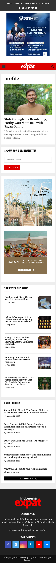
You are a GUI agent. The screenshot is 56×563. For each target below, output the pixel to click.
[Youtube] (39, 544)
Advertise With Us (32, 3)
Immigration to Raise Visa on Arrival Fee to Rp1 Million (18, 298)
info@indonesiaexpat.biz (34, 530)
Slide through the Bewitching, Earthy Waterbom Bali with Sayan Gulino (25, 123)
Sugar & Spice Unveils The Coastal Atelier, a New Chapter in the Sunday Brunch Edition (26, 411)
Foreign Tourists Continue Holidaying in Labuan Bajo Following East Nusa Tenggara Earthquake (19, 340)
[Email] (47, 544)
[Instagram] (23, 544)
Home (9, 3)
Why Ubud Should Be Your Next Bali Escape (25, 469)
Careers (45, 3)
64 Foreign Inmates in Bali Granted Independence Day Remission (17, 360)
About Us (18, 3)
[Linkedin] (31, 544)
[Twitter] (15, 544)
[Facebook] (8, 544)
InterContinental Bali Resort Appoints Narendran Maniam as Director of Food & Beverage (25, 426)
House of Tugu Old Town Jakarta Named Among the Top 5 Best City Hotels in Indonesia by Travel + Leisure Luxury (19, 381)
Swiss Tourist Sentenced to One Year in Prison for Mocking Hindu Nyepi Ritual (27, 456)
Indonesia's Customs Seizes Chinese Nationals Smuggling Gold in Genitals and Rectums (18, 319)
